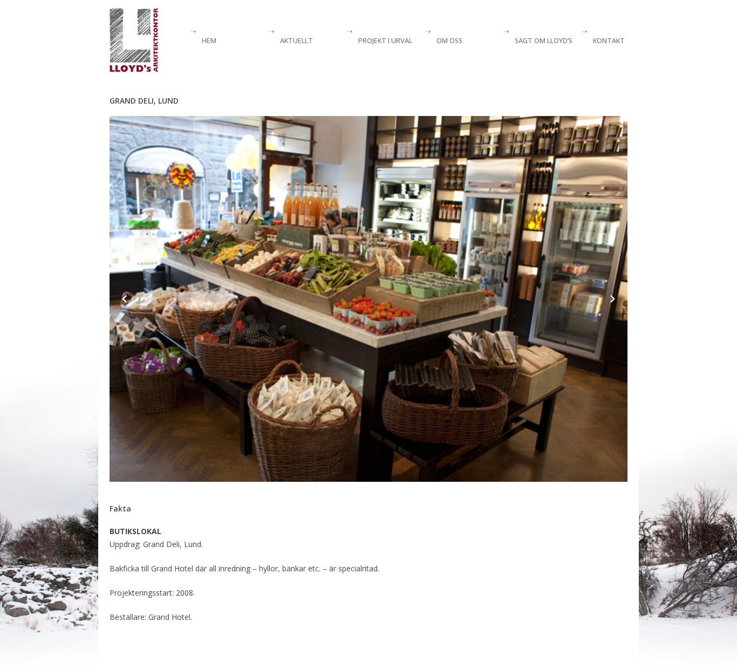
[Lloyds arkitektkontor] (134, 40)
